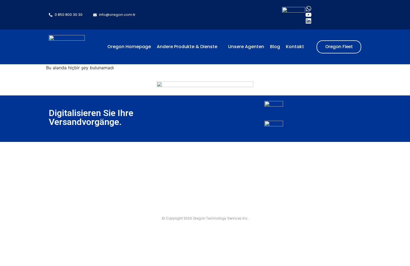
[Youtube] (308, 15)
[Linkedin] (308, 21)
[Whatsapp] (308, 9)
